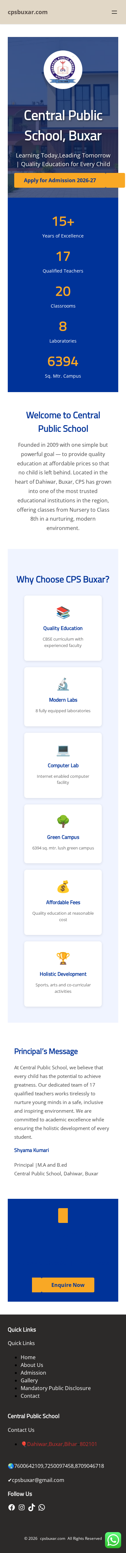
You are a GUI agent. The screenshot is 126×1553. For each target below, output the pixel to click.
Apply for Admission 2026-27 (60, 180)
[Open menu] (114, 12)
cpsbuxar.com (28, 12)
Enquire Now (68, 1284)
